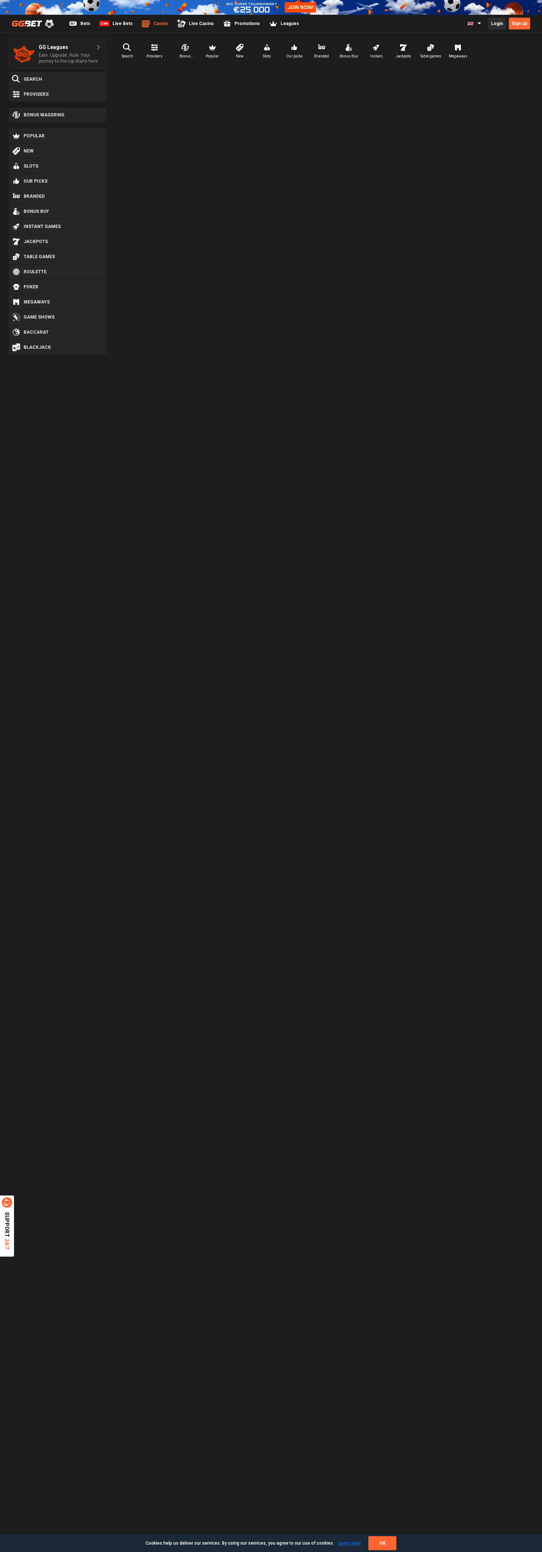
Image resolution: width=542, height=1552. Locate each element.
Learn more (349, 1543)
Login (497, 23)
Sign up (519, 23)
